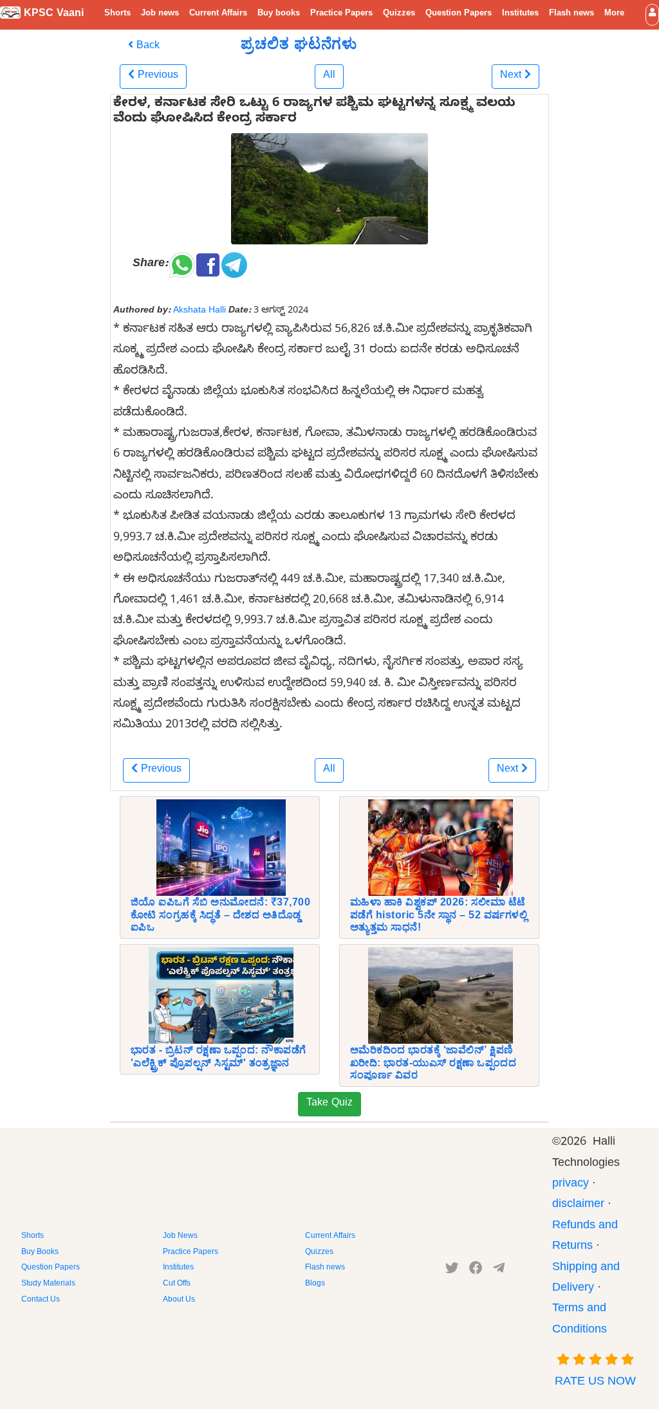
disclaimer (578, 1205)
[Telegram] (499, 1271)
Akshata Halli (199, 311)
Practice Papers (341, 14)
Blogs (315, 1284)
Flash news (571, 14)
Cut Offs (176, 1284)
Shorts (117, 14)
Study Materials (48, 1284)
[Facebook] (476, 1271)
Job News (180, 1237)
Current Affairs (218, 14)
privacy (570, 1185)
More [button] (614, 14)
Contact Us (40, 1300)
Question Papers (458, 14)
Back (146, 47)
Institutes (520, 14)
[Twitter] (452, 1271)
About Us (179, 1300)
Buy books (278, 14)
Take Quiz (329, 1104)
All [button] (329, 76)
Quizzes (399, 14)
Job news (160, 14)
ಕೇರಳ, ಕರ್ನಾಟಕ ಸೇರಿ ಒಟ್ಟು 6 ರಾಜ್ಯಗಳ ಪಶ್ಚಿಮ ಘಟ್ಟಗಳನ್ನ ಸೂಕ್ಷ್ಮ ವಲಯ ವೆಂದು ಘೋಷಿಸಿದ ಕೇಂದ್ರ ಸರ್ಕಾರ (314, 112)
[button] (652, 14)
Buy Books (40, 1253)
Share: (150, 265)
